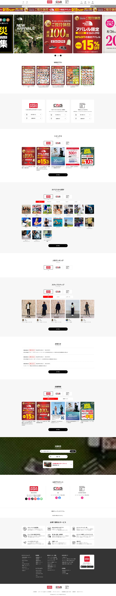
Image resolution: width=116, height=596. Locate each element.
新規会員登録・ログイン (26, 557)
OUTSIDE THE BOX (25, 563)
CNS (23, 562)
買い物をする (33, 114)
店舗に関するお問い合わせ (67, 563)
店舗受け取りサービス (52, 565)
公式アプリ (50, 568)
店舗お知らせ (38, 560)
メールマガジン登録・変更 (53, 558)
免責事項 (74, 591)
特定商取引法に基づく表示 (66, 591)
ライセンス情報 (65, 573)
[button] (22, 12)
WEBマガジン (24, 567)
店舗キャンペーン (39, 562)
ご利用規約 (35, 591)
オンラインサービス (51, 560)
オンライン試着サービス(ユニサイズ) (52, 563)
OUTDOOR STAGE (39, 573)
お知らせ (23, 570)
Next (61, 55)
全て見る (58, 174)
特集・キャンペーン (26, 565)
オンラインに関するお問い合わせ (68, 560)
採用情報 (64, 572)
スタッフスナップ (25, 568)
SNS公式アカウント (51, 570)
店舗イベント (38, 563)
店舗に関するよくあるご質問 (67, 562)
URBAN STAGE (38, 572)
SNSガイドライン (80, 591)
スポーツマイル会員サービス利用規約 (44, 591)
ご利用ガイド (64, 557)
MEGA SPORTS (25, 560)
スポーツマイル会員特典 (52, 557)
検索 (92, 6)
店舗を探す (33, 118)
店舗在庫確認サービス (52, 566)
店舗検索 (37, 558)
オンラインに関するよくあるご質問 (69, 558)
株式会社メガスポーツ (66, 570)
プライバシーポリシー (56, 591)
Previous (55, 55)
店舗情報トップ (39, 557)
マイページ (24, 558)
